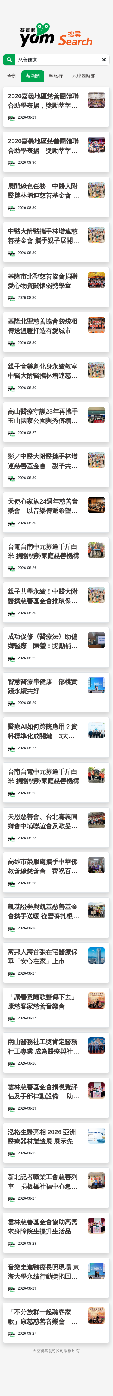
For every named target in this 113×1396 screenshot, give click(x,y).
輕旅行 (56, 75)
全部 (12, 75)
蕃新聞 (33, 75)
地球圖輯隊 (83, 75)
